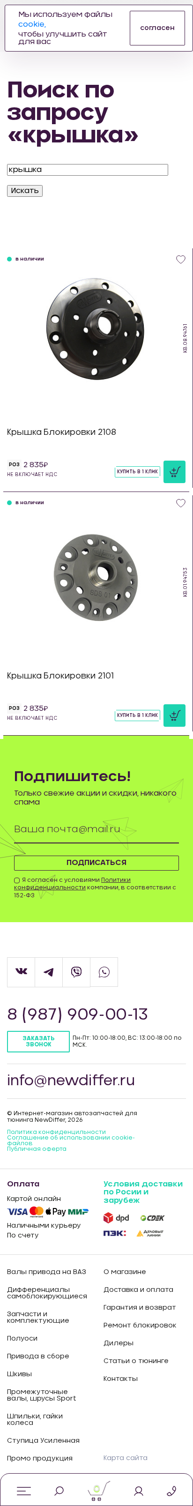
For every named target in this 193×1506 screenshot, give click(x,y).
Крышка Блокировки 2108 (61, 432)
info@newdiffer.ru (71, 1081)
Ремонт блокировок (140, 1325)
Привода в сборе (38, 1356)
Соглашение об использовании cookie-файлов (71, 1140)
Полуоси (22, 1338)
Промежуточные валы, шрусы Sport (41, 1395)
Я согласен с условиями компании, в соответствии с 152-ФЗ (95, 888)
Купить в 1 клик (137, 472)
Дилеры (119, 1343)
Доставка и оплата (138, 1290)
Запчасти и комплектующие (38, 1317)
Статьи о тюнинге (136, 1361)
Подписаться (96, 862)
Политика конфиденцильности (56, 1132)
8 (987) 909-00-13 (77, 1015)
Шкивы (19, 1374)
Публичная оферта (37, 1149)
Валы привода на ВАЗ (46, 1272)
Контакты (121, 1379)
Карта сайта (126, 1458)
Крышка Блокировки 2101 (60, 676)
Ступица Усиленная (43, 1441)
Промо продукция (40, 1458)
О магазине (125, 1272)
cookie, (32, 24)
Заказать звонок (38, 1041)
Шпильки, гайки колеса (35, 1419)
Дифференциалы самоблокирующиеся (47, 1293)
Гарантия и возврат (140, 1308)
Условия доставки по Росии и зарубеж (143, 1192)
